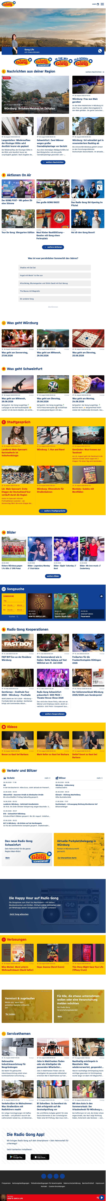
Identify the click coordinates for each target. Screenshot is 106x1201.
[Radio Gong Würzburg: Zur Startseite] (9, 4)
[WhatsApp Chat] (100, 51)
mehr (48, 778)
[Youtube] (56, 1176)
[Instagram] (49, 1176)
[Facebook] (43, 1176)
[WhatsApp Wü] (62, 1176)
